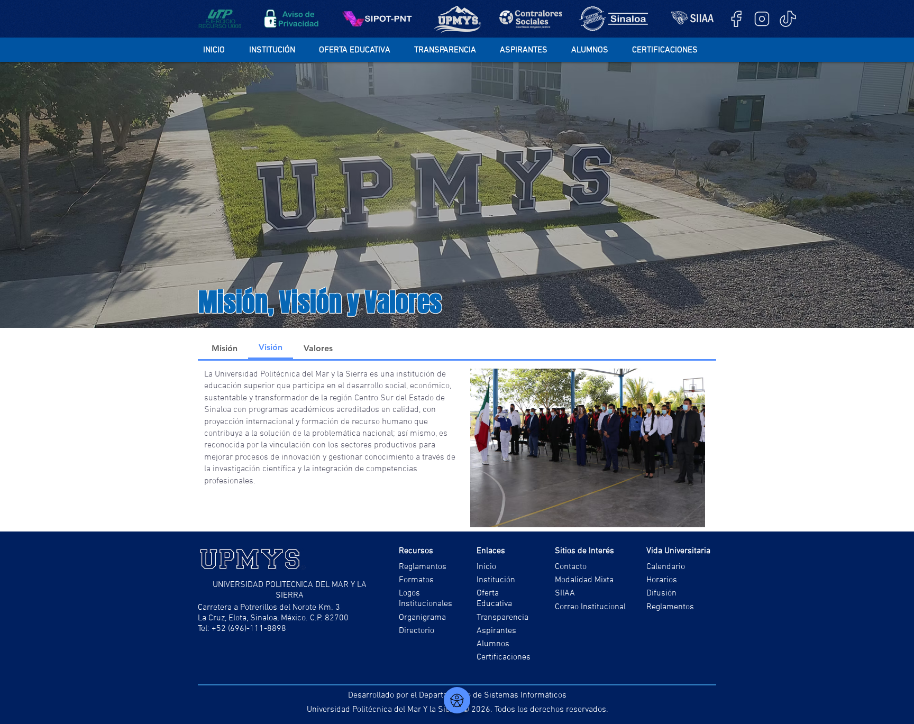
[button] (279, 50)
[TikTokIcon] (788, 18)
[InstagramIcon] (762, 18)
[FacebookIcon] (736, 18)
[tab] (224, 348)
